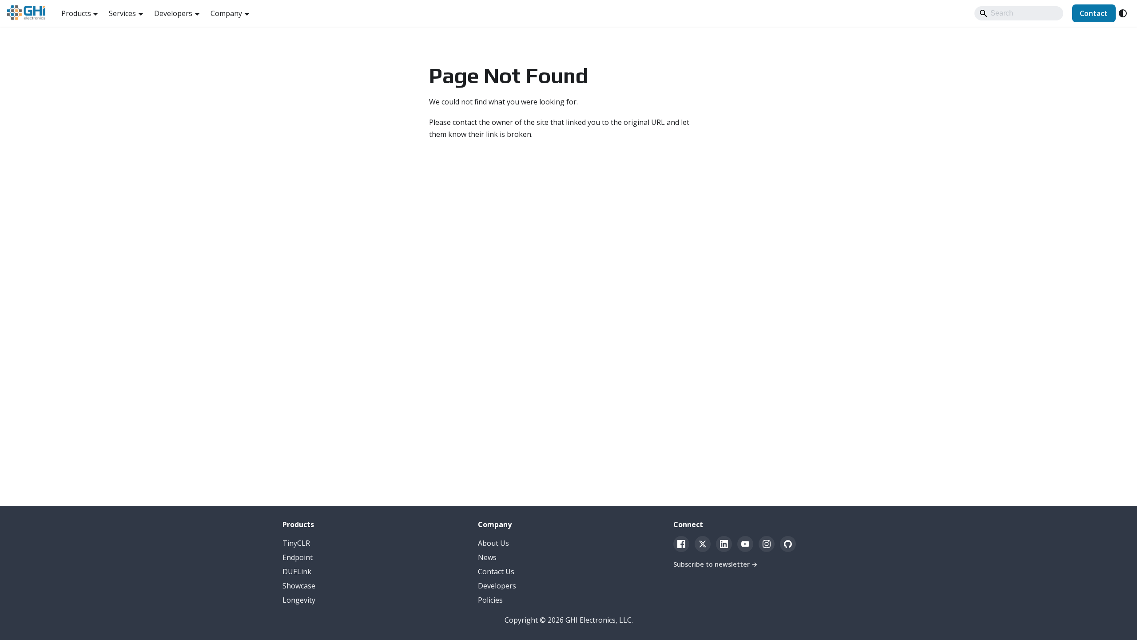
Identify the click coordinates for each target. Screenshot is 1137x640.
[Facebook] (681, 544)
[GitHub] (788, 544)
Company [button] (226, 13)
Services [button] (122, 13)
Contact (1094, 13)
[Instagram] (767, 544)
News (487, 557)
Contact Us (496, 571)
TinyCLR (296, 543)
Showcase (298, 586)
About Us (493, 543)
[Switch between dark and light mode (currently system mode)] (1123, 13)
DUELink (296, 571)
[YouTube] (745, 544)
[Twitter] (703, 544)
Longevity (298, 600)
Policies (490, 600)
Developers (497, 586)
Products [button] (76, 13)
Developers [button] (173, 13)
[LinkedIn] (724, 544)
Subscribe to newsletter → (715, 564)
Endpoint (297, 557)
